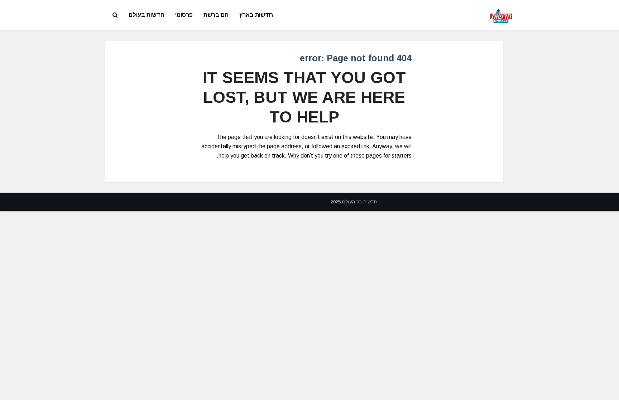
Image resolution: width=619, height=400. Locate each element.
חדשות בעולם (146, 15)
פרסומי (184, 15)
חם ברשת (216, 15)
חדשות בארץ (256, 15)
